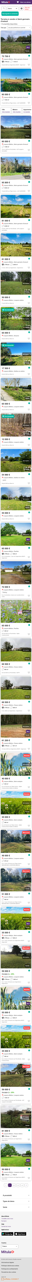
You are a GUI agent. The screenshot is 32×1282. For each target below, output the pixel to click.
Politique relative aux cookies (10, 1265)
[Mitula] (5, 2)
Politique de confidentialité (9, 1269)
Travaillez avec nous (7, 1218)
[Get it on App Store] (20, 1234)
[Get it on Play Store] (7, 1234)
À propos (3, 1221)
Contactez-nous (6, 1226)
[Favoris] (18, 2)
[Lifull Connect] (10, 1280)
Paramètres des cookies (8, 1272)
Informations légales (7, 1262)
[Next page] (26, 1185)
